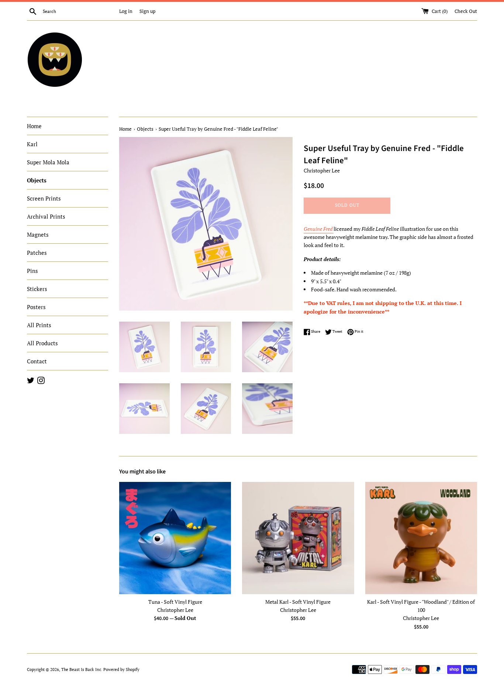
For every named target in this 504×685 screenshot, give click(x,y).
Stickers (37, 288)
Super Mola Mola (48, 162)
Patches (37, 252)
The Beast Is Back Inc (81, 669)
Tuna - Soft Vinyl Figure (175, 601)
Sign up (147, 11)
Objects (36, 180)
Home (34, 126)
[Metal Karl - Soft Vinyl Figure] (298, 538)
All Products (42, 343)
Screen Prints (44, 198)
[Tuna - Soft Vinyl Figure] (175, 538)
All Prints (39, 325)
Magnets (38, 234)
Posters (36, 307)
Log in (125, 11)
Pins (32, 270)
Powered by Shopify (121, 669)
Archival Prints (46, 216)
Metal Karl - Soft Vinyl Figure (298, 601)
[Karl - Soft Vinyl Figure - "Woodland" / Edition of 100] (421, 538)
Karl (32, 144)
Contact (37, 361)
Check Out (466, 11)
